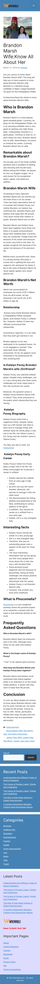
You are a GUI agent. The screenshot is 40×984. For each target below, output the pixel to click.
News (5, 856)
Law (5, 852)
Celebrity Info (9, 830)
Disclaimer (8, 954)
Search (6, 753)
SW (4, 966)
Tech (5, 860)
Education (7, 833)
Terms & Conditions (12, 969)
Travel (6, 864)
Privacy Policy (9, 962)
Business (7, 826)
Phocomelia (8, 605)
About (6, 943)
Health (6, 845)
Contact (6, 950)
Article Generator (11, 947)
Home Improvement (12, 849)
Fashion (6, 841)
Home (6, 958)
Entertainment (12, 727)
